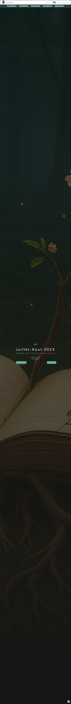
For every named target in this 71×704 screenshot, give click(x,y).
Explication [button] (47, 6)
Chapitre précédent (21, 362)
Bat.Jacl (21, 353)
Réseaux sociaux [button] (59, 6)
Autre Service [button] (23, 6)
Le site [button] (11, 6)
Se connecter (59, 2)
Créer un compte (66, 2)
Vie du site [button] (35, 6)
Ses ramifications (51, 362)
